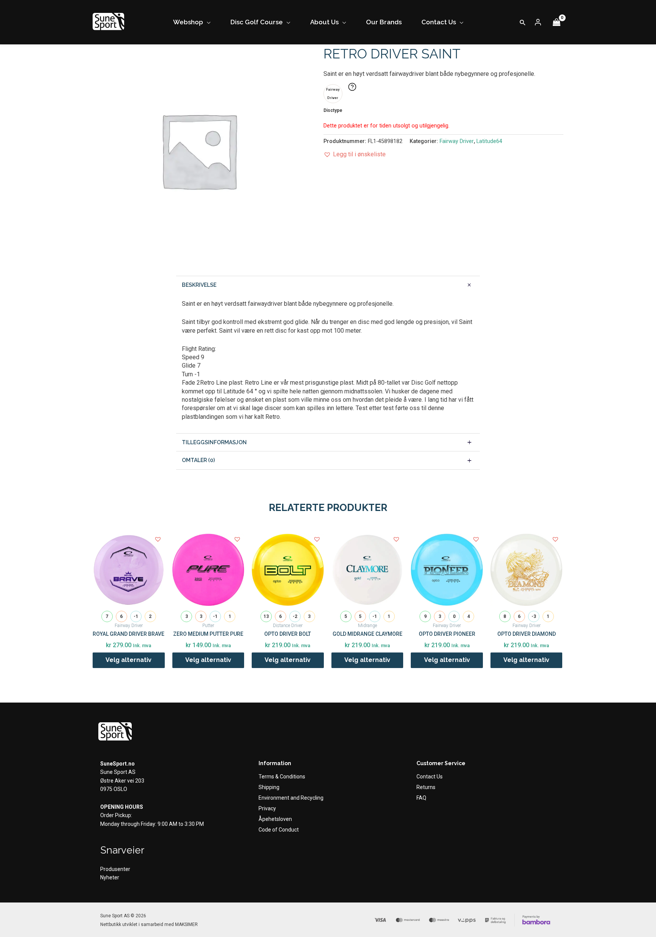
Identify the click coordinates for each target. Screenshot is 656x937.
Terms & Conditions (282, 776)
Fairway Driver (457, 141)
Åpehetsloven (275, 819)
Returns (425, 787)
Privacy (267, 808)
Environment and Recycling (291, 798)
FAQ (421, 798)
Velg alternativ (128, 659)
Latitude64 (489, 141)
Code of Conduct (279, 830)
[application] (207, 22)
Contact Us (429, 776)
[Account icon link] (538, 22)
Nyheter (109, 877)
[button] (523, 22)
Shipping (269, 787)
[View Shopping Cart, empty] (556, 22)
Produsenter (115, 869)
